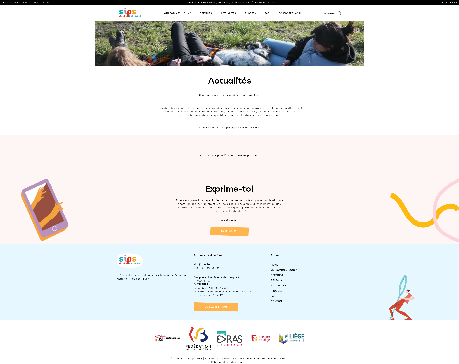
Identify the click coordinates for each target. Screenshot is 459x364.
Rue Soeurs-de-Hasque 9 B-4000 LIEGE (27, 2)
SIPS (199, 358)
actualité (217, 127)
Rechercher (330, 13)
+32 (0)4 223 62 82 (206, 268)
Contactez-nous (216, 306)
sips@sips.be (202, 264)
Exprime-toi (229, 231)
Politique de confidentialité (228, 362)
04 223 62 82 (448, 2)
